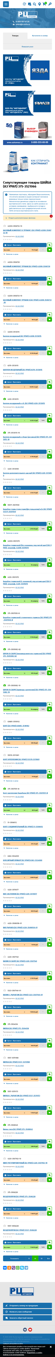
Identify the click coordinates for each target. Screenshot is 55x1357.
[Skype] (22, 1268)
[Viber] (13, 1268)
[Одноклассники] (9, 1268)
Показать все (27, 47)
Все (48, 1259)
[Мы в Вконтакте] (25, 1330)
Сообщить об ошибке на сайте (13, 1343)
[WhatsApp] (18, 1268)
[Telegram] (26, 1268)
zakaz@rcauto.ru (23, 24)
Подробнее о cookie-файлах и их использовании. (22, 1354)
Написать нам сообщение (20, 1312)
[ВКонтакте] (5, 1268)
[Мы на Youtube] (30, 1330)
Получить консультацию (49, 245)
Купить (49, 249)
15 (29, 1259)
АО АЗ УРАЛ (19, 236)
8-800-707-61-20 (22, 21)
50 (41, 1259)
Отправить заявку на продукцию (23, 1305)
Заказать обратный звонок (21, 1318)
